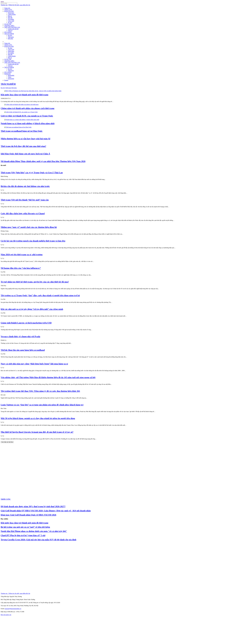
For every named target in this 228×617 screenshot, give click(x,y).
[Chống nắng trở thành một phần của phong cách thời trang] (21, 104)
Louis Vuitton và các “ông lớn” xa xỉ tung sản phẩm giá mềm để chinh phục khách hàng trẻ (42, 405)
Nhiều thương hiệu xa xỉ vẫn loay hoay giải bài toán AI (25, 138)
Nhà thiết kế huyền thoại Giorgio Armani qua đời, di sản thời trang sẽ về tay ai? (37, 432)
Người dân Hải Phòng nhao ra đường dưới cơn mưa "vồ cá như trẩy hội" (34, 531)
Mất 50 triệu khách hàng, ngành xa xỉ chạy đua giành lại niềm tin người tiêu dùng (38, 418)
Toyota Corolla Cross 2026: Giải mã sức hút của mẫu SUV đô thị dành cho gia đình (38, 539)
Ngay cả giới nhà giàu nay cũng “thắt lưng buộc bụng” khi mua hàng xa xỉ (34, 364)
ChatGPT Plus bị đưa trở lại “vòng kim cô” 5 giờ (23, 535)
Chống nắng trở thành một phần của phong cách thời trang (27, 108)
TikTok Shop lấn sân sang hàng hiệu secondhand (23, 350)
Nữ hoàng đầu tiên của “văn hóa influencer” (21, 268)
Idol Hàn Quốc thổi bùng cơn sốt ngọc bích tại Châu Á (25, 154)
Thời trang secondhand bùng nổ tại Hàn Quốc (21, 131)
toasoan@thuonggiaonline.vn (13, 608)
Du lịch (10, 35)
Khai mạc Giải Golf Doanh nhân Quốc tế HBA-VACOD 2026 (28, 515)
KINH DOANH (9, 11)
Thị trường (11, 19)
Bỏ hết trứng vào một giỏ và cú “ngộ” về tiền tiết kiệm (25, 527)
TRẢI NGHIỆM (9, 33)
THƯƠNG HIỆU (9, 25)
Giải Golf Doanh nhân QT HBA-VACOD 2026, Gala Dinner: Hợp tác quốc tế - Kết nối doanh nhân (46, 510)
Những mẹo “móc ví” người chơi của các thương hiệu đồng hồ (29, 227)
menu (2, 1)
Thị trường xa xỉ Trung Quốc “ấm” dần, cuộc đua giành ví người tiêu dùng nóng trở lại (40, 295)
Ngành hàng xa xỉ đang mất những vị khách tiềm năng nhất (28, 123)
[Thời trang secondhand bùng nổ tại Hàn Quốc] (18, 127)
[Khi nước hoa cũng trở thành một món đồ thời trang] (32, 91)
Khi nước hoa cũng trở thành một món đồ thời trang (24, 94)
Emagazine (11, 78)
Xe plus (10, 22)
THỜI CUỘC (8, 9)
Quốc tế (10, 30)
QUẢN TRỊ (7, 24)
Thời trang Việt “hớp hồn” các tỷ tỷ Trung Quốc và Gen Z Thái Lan (32, 172)
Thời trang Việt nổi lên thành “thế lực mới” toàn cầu (25, 200)
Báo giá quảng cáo (6, 614)
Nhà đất (10, 17)
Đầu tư (10, 16)
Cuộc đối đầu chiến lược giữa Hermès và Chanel (23, 213)
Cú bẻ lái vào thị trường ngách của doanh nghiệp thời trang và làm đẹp (33, 241)
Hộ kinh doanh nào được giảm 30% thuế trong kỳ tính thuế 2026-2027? (33, 506)
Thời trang (11, 37)
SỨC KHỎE (8, 32)
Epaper (6, 80)
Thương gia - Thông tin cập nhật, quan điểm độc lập (15, 5)
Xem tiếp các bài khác (7, 442)
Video (9, 77)
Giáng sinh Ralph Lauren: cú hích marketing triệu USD (26, 323)
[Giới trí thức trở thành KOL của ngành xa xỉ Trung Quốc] (21, 112)
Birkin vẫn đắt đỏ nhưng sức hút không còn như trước (25, 186)
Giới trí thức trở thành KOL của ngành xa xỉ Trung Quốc (27, 116)
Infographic (11, 75)
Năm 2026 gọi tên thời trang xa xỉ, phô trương (21, 254)
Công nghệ (11, 21)
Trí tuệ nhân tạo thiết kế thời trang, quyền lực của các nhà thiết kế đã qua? (35, 282)
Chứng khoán (12, 14)
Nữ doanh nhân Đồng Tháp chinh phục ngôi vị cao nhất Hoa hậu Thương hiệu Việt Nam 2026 (43, 161)
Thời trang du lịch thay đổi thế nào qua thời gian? (23, 146)
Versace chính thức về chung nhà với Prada (20, 336)
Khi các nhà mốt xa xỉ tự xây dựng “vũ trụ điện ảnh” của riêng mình (32, 309)
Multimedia (7, 74)
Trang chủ (7, 8)
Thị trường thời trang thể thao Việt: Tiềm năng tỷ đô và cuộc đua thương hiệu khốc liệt (40, 391)
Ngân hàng (11, 13)
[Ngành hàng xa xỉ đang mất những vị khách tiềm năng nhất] (21, 119)
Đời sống (10, 38)
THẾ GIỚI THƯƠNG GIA (12, 27)
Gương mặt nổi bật (13, 29)
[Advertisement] (14, 470)
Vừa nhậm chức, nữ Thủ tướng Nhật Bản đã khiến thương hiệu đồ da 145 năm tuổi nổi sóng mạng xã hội (48, 377)
